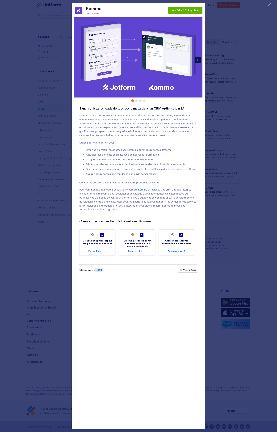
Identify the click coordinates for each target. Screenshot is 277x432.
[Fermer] (269, 4)
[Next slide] (198, 60)
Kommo (93, 8)
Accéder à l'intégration (185, 10)
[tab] (132, 100)
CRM (99, 269)
